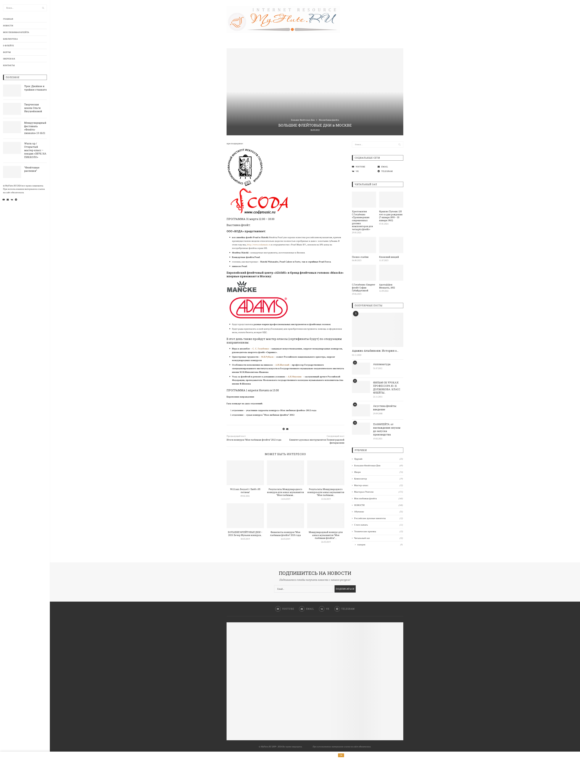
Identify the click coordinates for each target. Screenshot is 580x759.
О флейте (8, 45)
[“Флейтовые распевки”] (12, 172)
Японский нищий (389, 257)
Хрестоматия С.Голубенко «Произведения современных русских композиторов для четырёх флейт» (362, 220)
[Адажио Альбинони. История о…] (377, 330)
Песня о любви (360, 257)
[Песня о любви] (364, 245)
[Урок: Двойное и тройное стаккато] (12, 91)
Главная (8, 19)
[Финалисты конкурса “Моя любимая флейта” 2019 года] (285, 515)
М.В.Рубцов (267, 356)
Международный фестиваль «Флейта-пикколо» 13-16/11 (35, 127)
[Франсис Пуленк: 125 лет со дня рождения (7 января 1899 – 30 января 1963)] (391, 200)
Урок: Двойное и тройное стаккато (35, 88)
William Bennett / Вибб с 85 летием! (245, 491)
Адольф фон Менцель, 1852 (387, 286)
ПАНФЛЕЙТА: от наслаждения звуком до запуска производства (386, 429)
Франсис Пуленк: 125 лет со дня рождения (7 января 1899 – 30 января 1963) (391, 216)
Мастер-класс (378, 485)
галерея (380, 544)
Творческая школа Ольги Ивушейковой (33, 108)
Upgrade (378, 458)
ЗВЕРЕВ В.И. (9, 58)
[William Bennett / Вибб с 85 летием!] (245, 472)
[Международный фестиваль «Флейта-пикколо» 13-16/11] (12, 127)
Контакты (9, 65)
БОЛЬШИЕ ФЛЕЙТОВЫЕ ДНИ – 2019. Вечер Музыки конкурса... (245, 534)
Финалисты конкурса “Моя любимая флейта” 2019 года (285, 534)
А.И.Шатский (282, 364)
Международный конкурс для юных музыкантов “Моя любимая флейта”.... (326, 535)
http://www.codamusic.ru (259, 244)
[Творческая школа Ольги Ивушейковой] (12, 109)
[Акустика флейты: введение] (361, 410)
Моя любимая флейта (16, 32)
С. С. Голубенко (260, 348)
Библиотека (10, 38)
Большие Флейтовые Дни (303, 120)
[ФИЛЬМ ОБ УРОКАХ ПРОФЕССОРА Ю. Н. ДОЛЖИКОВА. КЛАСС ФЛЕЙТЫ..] (361, 387)
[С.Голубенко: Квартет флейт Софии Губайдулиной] (364, 273)
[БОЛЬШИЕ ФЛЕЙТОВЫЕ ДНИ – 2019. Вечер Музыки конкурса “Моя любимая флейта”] (245, 515)
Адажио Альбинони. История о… (375, 350)
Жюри (378, 472)
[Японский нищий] (391, 245)
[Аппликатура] (361, 369)
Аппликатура (381, 364)
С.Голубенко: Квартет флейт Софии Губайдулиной (363, 287)
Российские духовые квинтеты (378, 518)
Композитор (378, 478)
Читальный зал (378, 538)
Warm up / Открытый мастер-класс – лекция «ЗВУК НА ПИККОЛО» (35, 150)
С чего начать (378, 524)
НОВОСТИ (8, 25)
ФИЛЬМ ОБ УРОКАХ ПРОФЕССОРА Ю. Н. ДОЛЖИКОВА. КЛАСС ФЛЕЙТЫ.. (386, 387)
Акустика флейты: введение (385, 407)
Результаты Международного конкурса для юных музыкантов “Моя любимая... (285, 492)
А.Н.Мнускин (294, 376)
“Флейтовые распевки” (31, 169)
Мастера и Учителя (378, 491)
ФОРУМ (7, 52)
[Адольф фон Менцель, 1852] (391, 273)
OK (341, 755)
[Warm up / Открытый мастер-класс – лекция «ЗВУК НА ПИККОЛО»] (12, 148)
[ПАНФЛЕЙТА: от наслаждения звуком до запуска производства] (361, 429)
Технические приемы (378, 531)
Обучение (378, 511)
